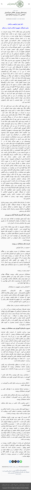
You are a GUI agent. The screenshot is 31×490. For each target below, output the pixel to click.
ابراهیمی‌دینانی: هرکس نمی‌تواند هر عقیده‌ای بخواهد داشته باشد (22, 472)
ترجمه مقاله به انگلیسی (6, 484)
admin (23, 19)
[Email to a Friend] (13, 461)
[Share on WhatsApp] (21, 461)
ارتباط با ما (4, 486)
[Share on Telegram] (10, 461)
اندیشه (17, 10)
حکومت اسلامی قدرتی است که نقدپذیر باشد (9, 472)
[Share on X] (15, 461)
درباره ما (8, 486)
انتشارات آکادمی (22, 484)
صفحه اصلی (27, 484)
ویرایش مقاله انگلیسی (14, 484)
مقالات (14, 10)
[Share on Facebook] (18, 461)
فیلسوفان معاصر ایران (21, 486)
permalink (10, 467)
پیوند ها (12, 486)
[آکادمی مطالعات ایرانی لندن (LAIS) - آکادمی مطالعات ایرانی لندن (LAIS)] (15, 4)
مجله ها (27, 486)
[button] (29, 4)
